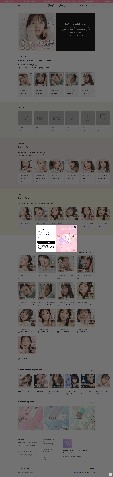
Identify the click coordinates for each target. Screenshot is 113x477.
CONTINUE (46, 242)
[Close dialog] (75, 227)
